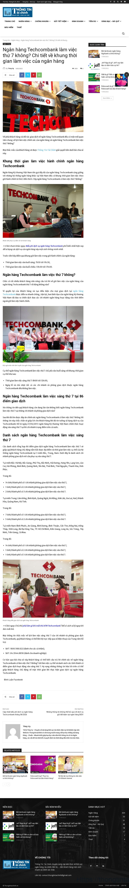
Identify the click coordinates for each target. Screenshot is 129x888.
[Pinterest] (33, 75)
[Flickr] (97, 865)
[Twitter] (117, 1)
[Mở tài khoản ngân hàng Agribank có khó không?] (15, 764)
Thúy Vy (11, 68)
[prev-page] (4, 784)
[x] (121, 86)
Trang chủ (6, 40)
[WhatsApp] (39, 75)
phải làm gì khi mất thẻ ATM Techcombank (41, 626)
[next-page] (8, 784)
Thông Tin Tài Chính (46, 150)
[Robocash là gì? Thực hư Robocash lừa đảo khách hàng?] (43, 764)
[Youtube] (124, 1)
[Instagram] (114, 1)
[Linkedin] (103, 865)
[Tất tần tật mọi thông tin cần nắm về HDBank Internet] (70, 764)
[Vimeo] (121, 1)
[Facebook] (110, 1)
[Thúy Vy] (4, 68)
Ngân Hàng (15, 40)
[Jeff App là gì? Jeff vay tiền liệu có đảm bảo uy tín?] (94, 66)
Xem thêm (106, 98)
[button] (123, 33)
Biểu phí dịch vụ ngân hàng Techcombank (44, 246)
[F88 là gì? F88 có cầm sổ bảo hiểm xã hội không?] (94, 77)
